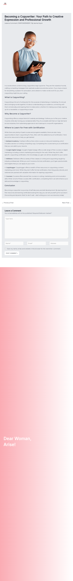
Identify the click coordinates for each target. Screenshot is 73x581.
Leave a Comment (11, 23)
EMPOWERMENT (24, 23)
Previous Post (8, 203)
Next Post (66, 203)
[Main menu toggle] (69, 4)
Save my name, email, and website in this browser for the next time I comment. (34, 249)
